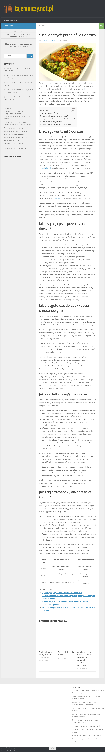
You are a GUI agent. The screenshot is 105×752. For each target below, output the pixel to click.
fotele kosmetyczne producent (14, 128)
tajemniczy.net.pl (49, 40)
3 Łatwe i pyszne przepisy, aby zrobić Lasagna (86, 735)
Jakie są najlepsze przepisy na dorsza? (55, 116)
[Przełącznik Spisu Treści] (72, 110)
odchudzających (45, 168)
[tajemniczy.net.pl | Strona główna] (28, 8)
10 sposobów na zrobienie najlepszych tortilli (86, 726)
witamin (58, 198)
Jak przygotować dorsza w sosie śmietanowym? (58, 119)
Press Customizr (24, 751)
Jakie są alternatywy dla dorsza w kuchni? (56, 124)
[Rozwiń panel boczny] (101, 26)
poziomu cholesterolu (47, 209)
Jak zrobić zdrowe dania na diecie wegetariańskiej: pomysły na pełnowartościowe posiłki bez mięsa (15, 146)
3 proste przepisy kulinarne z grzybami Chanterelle (62, 593)
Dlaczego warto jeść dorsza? (51, 113)
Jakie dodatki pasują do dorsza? (52, 122)
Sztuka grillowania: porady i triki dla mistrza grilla (46, 654)
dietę (86, 89)
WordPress (10, 751)
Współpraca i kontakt (11, 20)
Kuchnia (42, 26)
